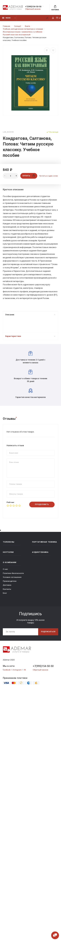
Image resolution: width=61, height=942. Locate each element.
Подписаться (48, 632)
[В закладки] (53, 50)
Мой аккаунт (53, 18)
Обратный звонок (33, 9)
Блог (5, 593)
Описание (9, 314)
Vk (25, 670)
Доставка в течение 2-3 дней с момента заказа (30, 361)
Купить (26, 176)
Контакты (7, 589)
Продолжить (42, 504)
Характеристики (13, 336)
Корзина (55, 10)
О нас (5, 569)
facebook (6, 670)
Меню (8, 18)
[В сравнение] (47, 50)
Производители (9, 581)
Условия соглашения (12, 577)
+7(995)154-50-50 (33, 6)
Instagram (17, 670)
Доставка (7, 585)
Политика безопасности (13, 573)
